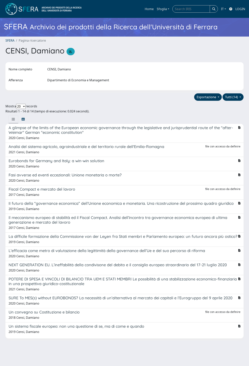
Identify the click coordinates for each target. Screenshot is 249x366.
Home (149, 9)
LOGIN (240, 9)
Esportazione (207, 97)
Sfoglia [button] (162, 9)
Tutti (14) (232, 97)
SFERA (9, 40)
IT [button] (222, 9)
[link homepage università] (43, 9)
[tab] (13, 119)
